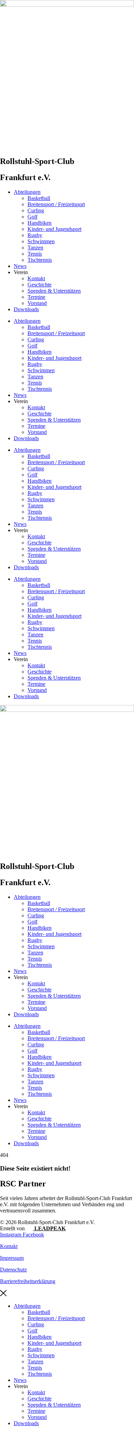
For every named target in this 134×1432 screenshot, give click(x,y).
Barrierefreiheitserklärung (27, 1281)
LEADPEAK (49, 1228)
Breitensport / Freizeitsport (56, 204)
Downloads (26, 309)
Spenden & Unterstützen (54, 291)
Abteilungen (27, 192)
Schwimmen (41, 241)
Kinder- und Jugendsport (54, 229)
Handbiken (39, 223)
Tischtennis (39, 260)
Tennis (34, 254)
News (20, 266)
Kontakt (36, 278)
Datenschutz (13, 1269)
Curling (35, 210)
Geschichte (39, 284)
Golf (32, 217)
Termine (36, 297)
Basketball (38, 198)
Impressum (12, 1258)
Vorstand (37, 303)
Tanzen (35, 247)
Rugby (34, 235)
